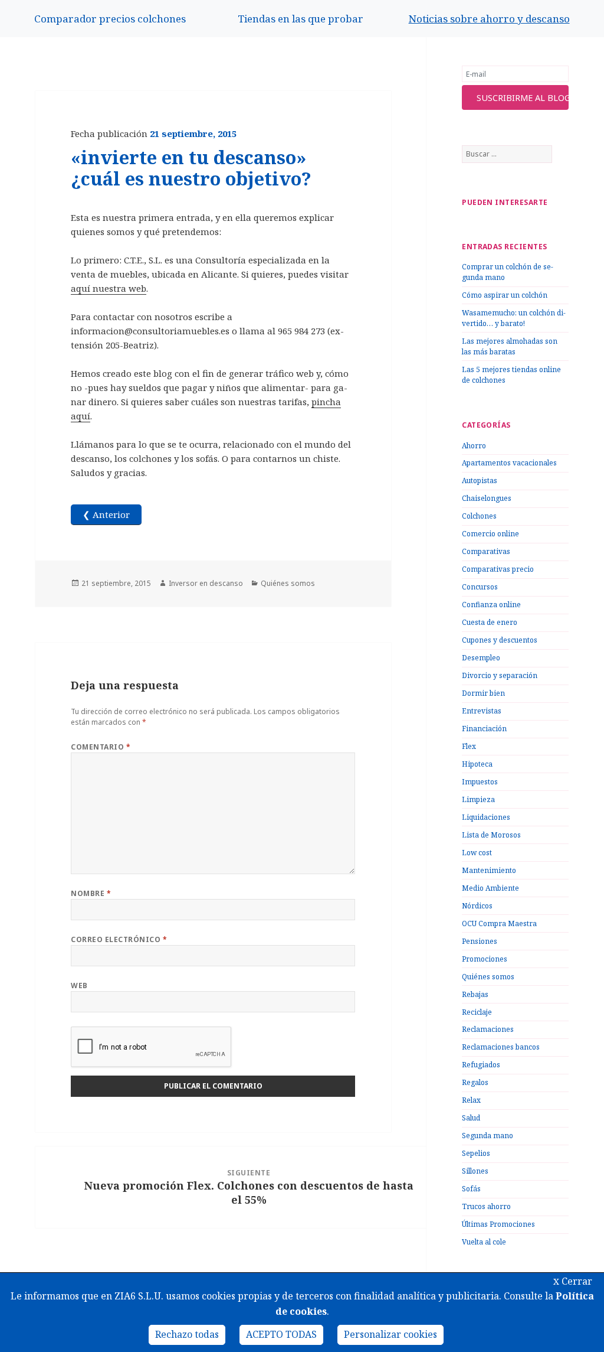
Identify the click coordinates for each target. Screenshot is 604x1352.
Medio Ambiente (490, 888)
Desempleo (481, 658)
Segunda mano (487, 1136)
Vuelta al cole (484, 1242)
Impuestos (480, 782)
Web (79, 985)
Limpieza (478, 799)
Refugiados (481, 1065)
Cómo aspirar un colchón (504, 295)
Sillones (475, 1171)
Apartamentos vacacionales (509, 463)
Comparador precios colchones (110, 18)
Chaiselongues (486, 498)
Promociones (484, 959)
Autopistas (479, 480)
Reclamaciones (488, 1029)
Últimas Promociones (498, 1224)
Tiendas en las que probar (300, 18)
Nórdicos (477, 906)
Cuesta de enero (489, 622)
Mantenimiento (489, 870)
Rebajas (475, 994)
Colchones (479, 516)
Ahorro (474, 446)
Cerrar (572, 1281)
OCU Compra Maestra (499, 923)
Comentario (100, 747)
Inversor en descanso (206, 583)
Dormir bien (483, 693)
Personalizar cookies (390, 1334)
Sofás (471, 1189)
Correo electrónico (119, 939)
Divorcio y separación (499, 675)
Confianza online (491, 605)
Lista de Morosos (491, 835)
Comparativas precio (498, 569)
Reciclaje (477, 1012)
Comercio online (490, 534)
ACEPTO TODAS (281, 1334)
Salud (471, 1118)
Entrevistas (481, 711)
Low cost (477, 853)
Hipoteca (477, 764)
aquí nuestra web (108, 288)
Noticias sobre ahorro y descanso (489, 18)
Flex (469, 746)
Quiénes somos (488, 977)
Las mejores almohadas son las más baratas (509, 346)
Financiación (484, 729)
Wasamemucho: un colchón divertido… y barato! (514, 318)
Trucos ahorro (486, 1206)
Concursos (480, 587)
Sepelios (476, 1153)
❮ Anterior (106, 514)
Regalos (475, 1082)
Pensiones (479, 941)
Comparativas (486, 551)
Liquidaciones (486, 817)
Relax (471, 1100)
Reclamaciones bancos (501, 1047)
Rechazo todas (187, 1334)
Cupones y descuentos (499, 640)
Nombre (91, 893)
